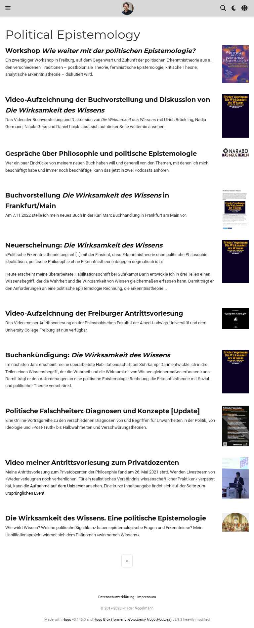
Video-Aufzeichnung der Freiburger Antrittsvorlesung (94, 313)
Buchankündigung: (87, 355)
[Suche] (223, 8)
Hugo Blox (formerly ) (133, 619)
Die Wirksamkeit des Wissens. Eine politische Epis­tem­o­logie (105, 518)
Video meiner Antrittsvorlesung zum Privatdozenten (92, 463)
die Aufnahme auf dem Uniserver (54, 485)
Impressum (146, 597)
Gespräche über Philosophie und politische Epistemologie (101, 153)
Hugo (67, 619)
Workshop (100, 51)
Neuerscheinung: (83, 245)
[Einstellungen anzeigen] (234, 8)
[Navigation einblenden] (8, 8)
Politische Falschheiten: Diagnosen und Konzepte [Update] (102, 411)
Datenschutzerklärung (116, 597)
